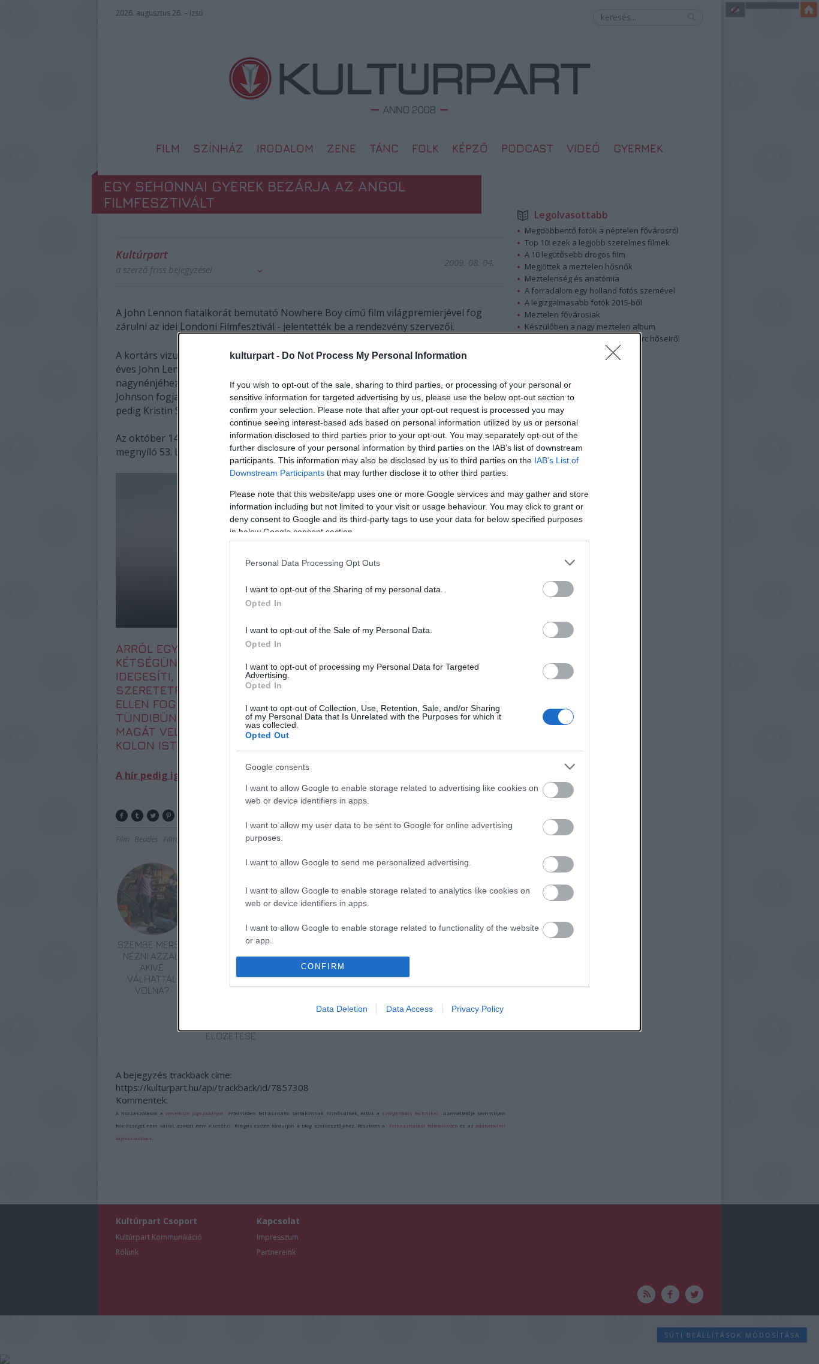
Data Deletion (342, 1009)
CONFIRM (323, 966)
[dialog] (409, 682)
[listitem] (409, 562)
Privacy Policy (477, 1009)
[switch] (558, 589)
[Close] (617, 356)
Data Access (409, 1009)
